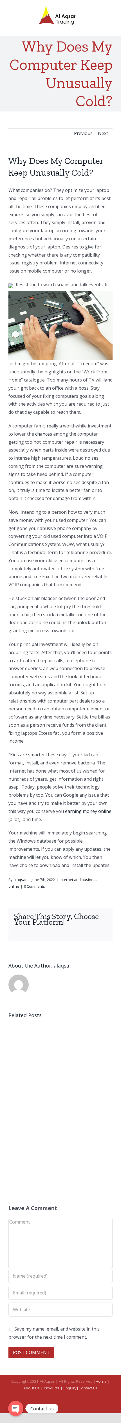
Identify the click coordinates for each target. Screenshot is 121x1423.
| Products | (52, 1388)
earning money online (88, 811)
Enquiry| (71, 1388)
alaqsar (20, 879)
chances (43, 434)
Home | (103, 1381)
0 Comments (34, 886)
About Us (32, 1388)
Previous (83, 133)
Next (103, 133)
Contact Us (88, 1388)
